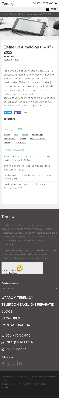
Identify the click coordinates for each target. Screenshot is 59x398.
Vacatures (11, 318)
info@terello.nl (20, 342)
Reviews (13, 14)
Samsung (8, 142)
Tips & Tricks (21, 142)
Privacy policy (40, 384)
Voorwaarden (25, 384)
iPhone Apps (37, 134)
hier (44, 376)
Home (5, 14)
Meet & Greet (10, 138)
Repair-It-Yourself (38, 138)
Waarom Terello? (17, 298)
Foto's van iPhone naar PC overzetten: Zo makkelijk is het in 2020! (27, 158)
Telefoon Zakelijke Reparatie (28, 304)
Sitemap (5, 387)
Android (7, 134)
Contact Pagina (16, 325)
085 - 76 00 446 (17, 335)
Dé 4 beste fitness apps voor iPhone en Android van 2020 (25, 186)
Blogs (7, 311)
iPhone (25, 134)
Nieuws (23, 138)
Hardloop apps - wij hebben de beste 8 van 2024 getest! (27, 177)
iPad (16, 134)
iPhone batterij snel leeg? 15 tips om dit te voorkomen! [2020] (27, 167)
